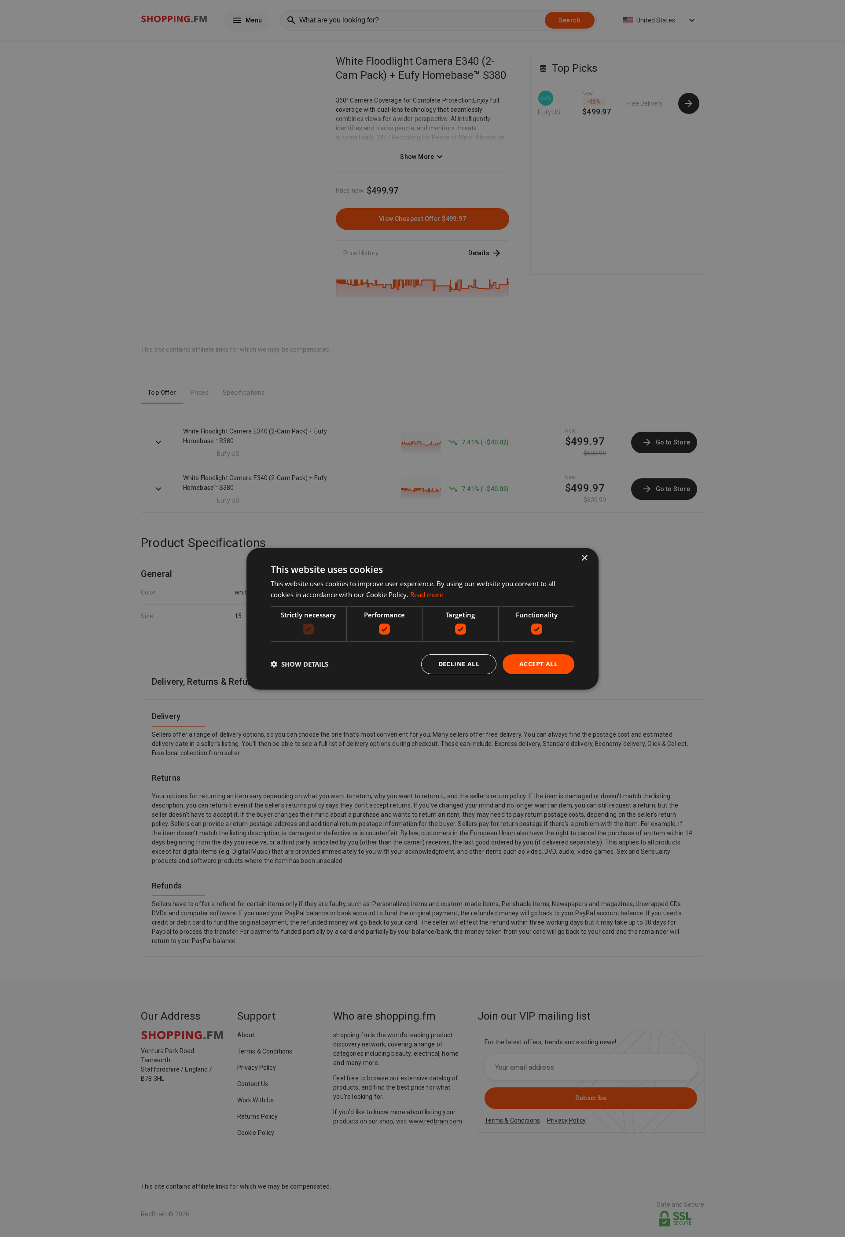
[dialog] (422, 618)
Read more (426, 594)
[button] (299, 664)
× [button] (584, 557)
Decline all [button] (458, 664)
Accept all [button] (538, 664)
